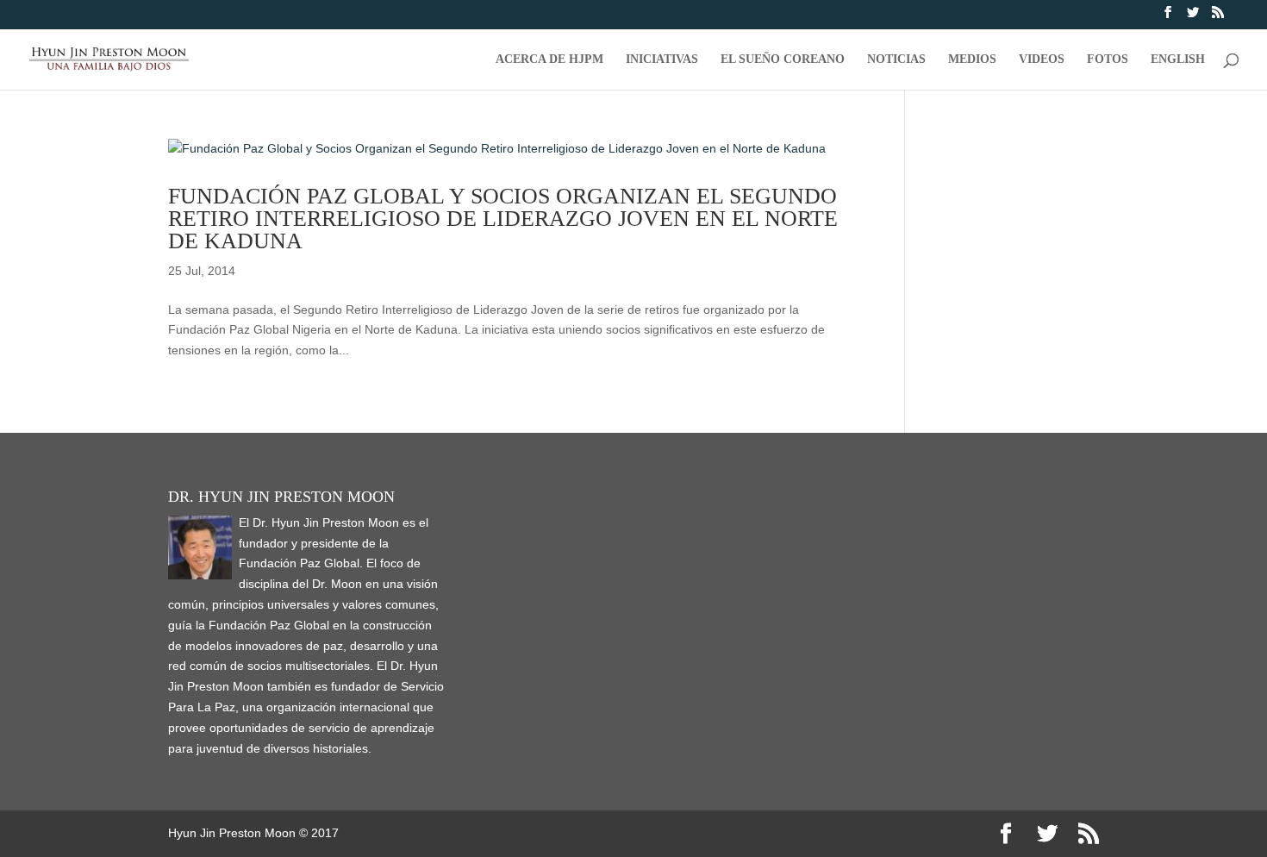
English (1178, 59)
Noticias (896, 59)
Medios (972, 59)
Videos (1041, 59)
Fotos (1107, 59)
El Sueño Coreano (783, 59)
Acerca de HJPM (549, 59)
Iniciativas (662, 59)
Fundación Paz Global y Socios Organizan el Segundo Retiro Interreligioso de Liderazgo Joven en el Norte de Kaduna (503, 218)
